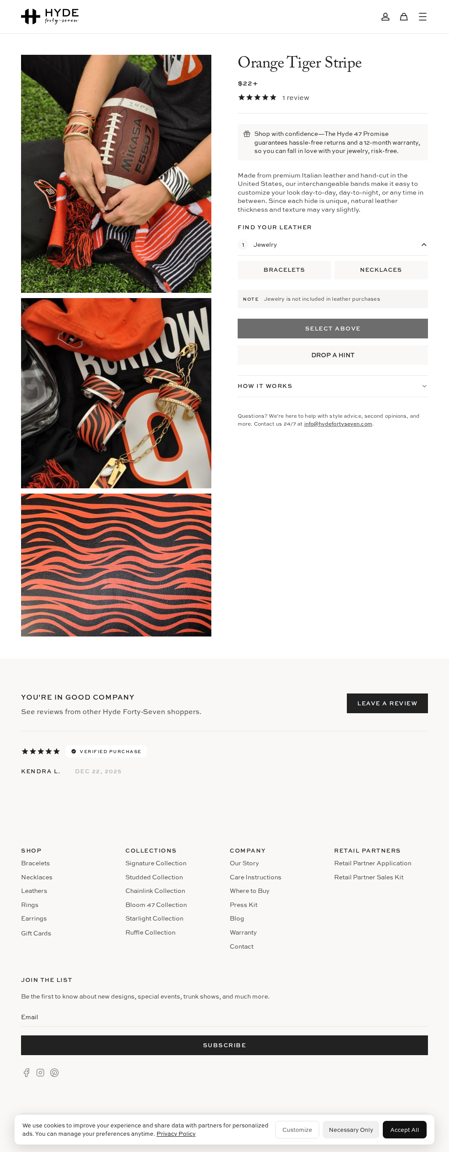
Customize (297, 1130)
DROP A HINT (333, 355)
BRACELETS (284, 270)
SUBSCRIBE (224, 1045)
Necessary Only (351, 1130)
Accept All (404, 1130)
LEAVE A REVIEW (387, 703)
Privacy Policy (176, 1134)
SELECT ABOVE (333, 328)
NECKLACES (381, 270)
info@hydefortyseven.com (338, 423)
